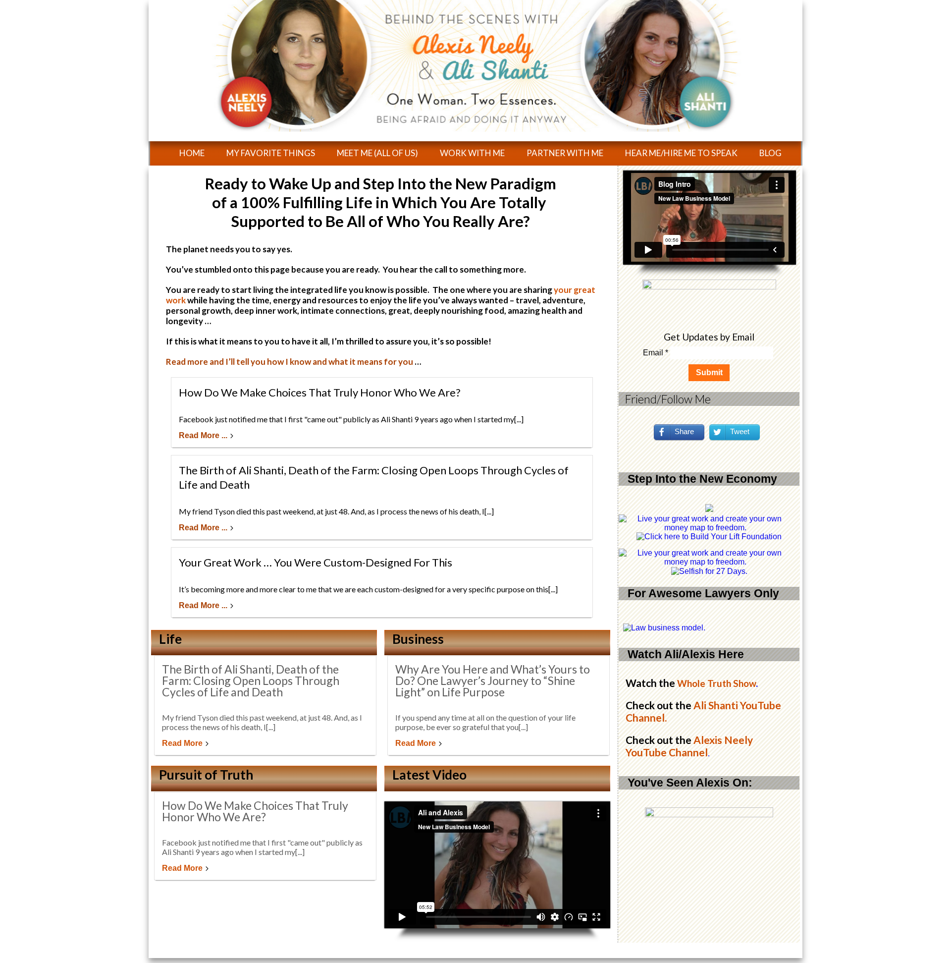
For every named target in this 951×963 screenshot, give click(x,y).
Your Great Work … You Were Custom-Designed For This (315, 562)
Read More (182, 743)
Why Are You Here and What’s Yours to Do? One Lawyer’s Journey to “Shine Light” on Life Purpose (492, 680)
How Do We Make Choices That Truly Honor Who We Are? (320, 392)
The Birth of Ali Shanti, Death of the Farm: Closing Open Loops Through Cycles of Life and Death (250, 680)
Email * (655, 352)
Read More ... (203, 435)
